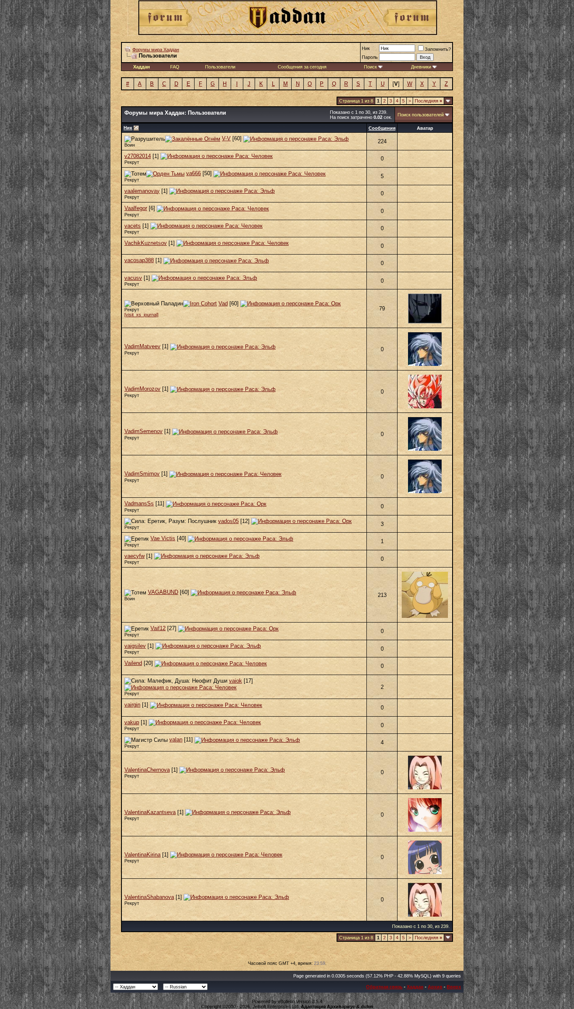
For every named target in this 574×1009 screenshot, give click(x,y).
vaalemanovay (142, 191)
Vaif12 (158, 628)
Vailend (133, 663)
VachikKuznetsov (145, 243)
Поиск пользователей (421, 114)
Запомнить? (438, 49)
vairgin (132, 705)
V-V (226, 138)
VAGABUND (163, 592)
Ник (366, 48)
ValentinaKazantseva (150, 812)
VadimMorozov (142, 389)
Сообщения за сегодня (302, 66)
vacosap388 (139, 260)
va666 (193, 173)
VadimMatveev (142, 346)
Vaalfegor (135, 208)
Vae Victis (162, 538)
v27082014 (137, 156)
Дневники (421, 66)
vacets (132, 226)
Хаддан (415, 986)
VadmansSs (139, 503)
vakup (131, 722)
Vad (223, 303)
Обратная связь (384, 986)
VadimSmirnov (142, 473)
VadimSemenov (143, 431)
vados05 (228, 521)
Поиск (370, 66)
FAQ (174, 66)
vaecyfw (134, 556)
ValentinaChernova (147, 770)
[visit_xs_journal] (141, 314)
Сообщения (382, 128)
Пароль (370, 57)
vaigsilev (135, 646)
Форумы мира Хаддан (155, 49)
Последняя (428, 100)
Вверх (454, 986)
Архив (435, 986)
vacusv (133, 278)
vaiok (235, 681)
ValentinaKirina (142, 854)
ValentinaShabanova (149, 897)
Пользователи (220, 66)
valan (175, 739)
